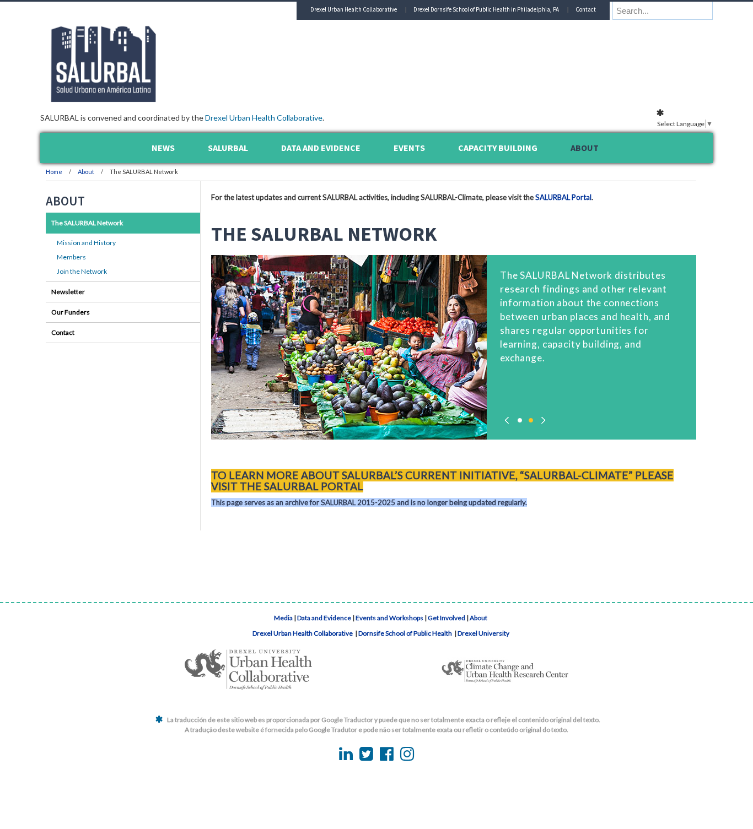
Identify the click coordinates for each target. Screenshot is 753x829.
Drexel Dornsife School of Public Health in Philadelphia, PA (486, 9)
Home (54, 171)
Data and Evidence (324, 618)
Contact (585, 9)
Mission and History (86, 243)
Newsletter (68, 292)
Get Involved (446, 618)
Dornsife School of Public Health (405, 633)
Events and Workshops (389, 618)
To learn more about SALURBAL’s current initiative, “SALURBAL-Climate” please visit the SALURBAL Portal (442, 480)
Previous (508, 417)
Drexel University (483, 633)
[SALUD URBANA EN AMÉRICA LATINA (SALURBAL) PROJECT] (150, 99)
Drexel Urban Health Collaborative (263, 117)
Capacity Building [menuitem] (497, 147)
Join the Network (82, 271)
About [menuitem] (585, 147)
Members (71, 257)
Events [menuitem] (409, 147)
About (86, 171)
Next (541, 417)
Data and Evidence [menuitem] (321, 147)
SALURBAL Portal (563, 197)
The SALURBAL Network (87, 223)
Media (283, 618)
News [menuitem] (163, 147)
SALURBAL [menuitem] (228, 147)
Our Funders (70, 312)
